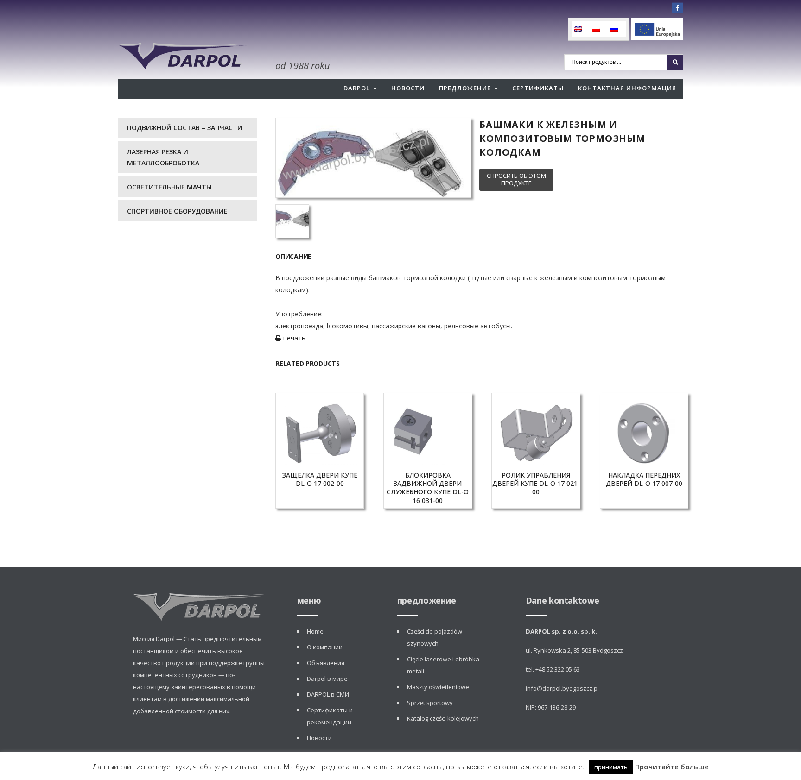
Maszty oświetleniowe (438, 687)
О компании (325, 647)
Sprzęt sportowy (430, 702)
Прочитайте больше (672, 766)
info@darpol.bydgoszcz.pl (562, 688)
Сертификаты (538, 88)
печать (293, 337)
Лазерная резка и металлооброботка (163, 157)
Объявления (325, 663)
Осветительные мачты (169, 186)
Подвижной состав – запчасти (184, 127)
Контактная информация (627, 88)
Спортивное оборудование (177, 211)
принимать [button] (611, 767)
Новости (408, 88)
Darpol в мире (327, 678)
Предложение (465, 88)
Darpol (356, 88)
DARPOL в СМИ (328, 694)
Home (315, 631)
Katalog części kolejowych (443, 718)
